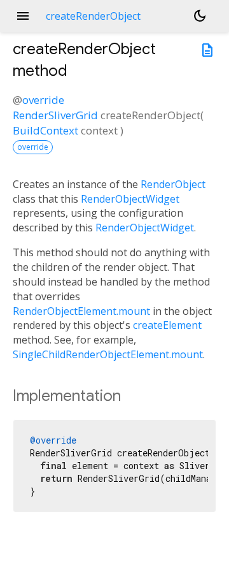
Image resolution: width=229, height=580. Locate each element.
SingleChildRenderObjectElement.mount (108, 354)
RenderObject (173, 184)
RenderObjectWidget (130, 199)
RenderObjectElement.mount (81, 311)
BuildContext (45, 130)
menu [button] (23, 16)
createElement (167, 325)
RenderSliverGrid (55, 115)
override (43, 99)
